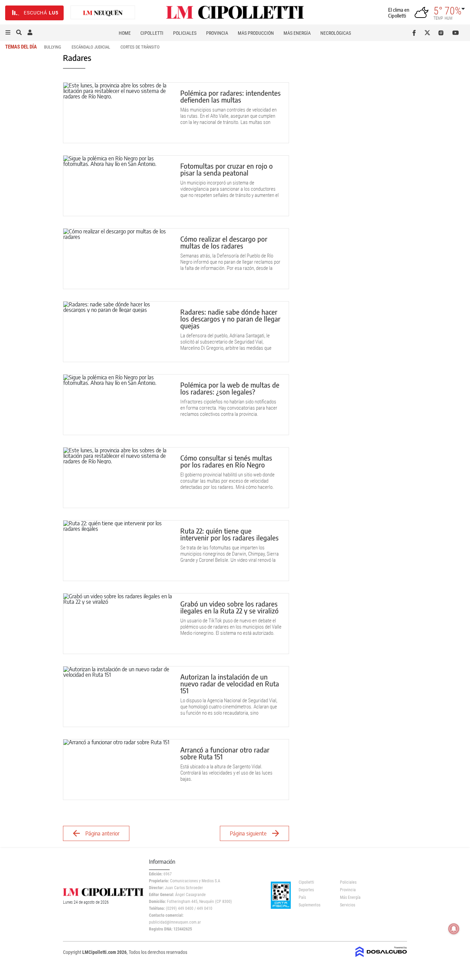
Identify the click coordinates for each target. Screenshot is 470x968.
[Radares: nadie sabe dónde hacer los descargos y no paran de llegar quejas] (118, 332)
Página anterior (102, 833)
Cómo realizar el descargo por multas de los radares (223, 242)
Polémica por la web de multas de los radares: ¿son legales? (229, 388)
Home (125, 33)
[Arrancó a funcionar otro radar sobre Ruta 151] (118, 769)
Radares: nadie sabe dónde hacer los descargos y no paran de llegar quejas (230, 318)
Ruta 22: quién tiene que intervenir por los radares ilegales (229, 534)
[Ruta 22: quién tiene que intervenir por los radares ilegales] (118, 550)
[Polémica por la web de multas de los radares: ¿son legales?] (118, 405)
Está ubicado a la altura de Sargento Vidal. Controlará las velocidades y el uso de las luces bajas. (226, 773)
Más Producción (256, 33)
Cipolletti (151, 33)
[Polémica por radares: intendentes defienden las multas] (118, 113)
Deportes (306, 890)
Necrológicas (335, 33)
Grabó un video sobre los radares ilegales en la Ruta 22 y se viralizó (230, 607)
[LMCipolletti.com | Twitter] (429, 33)
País (302, 897)
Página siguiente (248, 833)
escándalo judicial (91, 47)
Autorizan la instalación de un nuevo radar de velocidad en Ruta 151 (229, 683)
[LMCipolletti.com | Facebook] (415, 33)
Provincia (217, 33)
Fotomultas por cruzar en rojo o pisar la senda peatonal (226, 169)
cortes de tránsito (140, 47)
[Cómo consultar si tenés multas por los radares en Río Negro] (118, 478)
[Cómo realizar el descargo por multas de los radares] (118, 259)
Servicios (347, 905)
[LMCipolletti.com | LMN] (103, 13)
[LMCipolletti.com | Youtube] (455, 33)
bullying (52, 47)
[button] (8, 32)
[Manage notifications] (453, 928)
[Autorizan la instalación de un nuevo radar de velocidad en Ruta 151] (118, 696)
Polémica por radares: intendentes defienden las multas (230, 96)
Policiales (184, 33)
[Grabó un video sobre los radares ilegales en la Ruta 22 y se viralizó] (118, 623)
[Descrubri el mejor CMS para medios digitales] (381, 954)
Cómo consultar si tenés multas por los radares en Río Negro (226, 461)
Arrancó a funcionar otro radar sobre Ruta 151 (224, 753)
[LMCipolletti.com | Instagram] (442, 33)
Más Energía (297, 33)
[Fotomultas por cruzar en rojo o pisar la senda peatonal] (118, 186)
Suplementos (309, 905)
